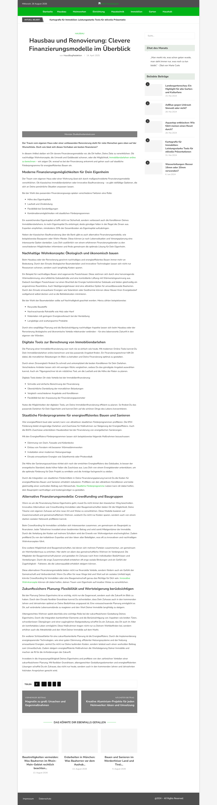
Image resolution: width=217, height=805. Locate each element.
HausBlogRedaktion (73, 55)
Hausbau (61, 11)
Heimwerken (79, 11)
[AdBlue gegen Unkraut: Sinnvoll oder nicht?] (153, 109)
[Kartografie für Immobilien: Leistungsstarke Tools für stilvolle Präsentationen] (153, 146)
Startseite (48, 11)
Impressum (28, 798)
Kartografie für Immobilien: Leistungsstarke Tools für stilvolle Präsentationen (89, 19)
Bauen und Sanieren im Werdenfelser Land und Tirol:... (119, 760)
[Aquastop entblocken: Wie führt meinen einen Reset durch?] (153, 127)
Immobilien (136, 11)
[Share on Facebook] (44, 684)
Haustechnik (117, 11)
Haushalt (167, 11)
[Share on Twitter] (49, 684)
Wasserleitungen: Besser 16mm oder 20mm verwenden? (179, 167)
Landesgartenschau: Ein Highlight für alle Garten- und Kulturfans (179, 89)
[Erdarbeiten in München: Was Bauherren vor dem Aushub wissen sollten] (80, 741)
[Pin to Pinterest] (54, 684)
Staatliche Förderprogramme (90, 485)
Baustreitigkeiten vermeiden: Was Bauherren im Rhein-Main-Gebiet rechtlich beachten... (40, 762)
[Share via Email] (59, 684)
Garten (152, 11)
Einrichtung (99, 11)
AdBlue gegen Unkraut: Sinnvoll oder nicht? (178, 106)
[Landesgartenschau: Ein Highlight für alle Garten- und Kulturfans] (153, 90)
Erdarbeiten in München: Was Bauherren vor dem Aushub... (79, 760)
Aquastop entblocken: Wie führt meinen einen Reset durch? (180, 126)
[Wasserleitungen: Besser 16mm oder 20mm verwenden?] (153, 168)
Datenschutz (45, 798)
